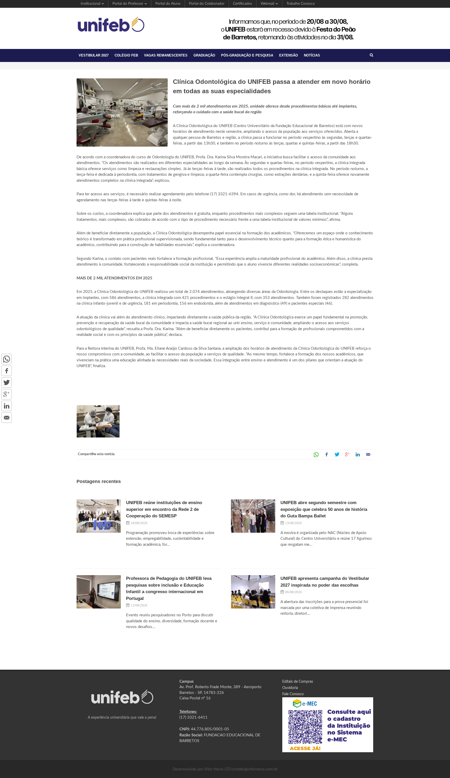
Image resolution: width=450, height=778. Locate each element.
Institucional (90, 3)
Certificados (242, 3)
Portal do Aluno (167, 3)
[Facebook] (6, 371)
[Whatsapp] (6, 359)
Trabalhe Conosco (300, 3)
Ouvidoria (290, 688)
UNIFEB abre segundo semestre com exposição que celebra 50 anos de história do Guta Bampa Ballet (323, 509)
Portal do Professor (128, 3)
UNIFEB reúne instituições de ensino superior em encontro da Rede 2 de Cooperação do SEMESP (164, 509)
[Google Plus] (6, 394)
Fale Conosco (293, 694)
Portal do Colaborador (206, 3)
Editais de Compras (297, 681)
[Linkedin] (6, 406)
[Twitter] (6, 382)
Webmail (267, 3)
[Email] (6, 417)
